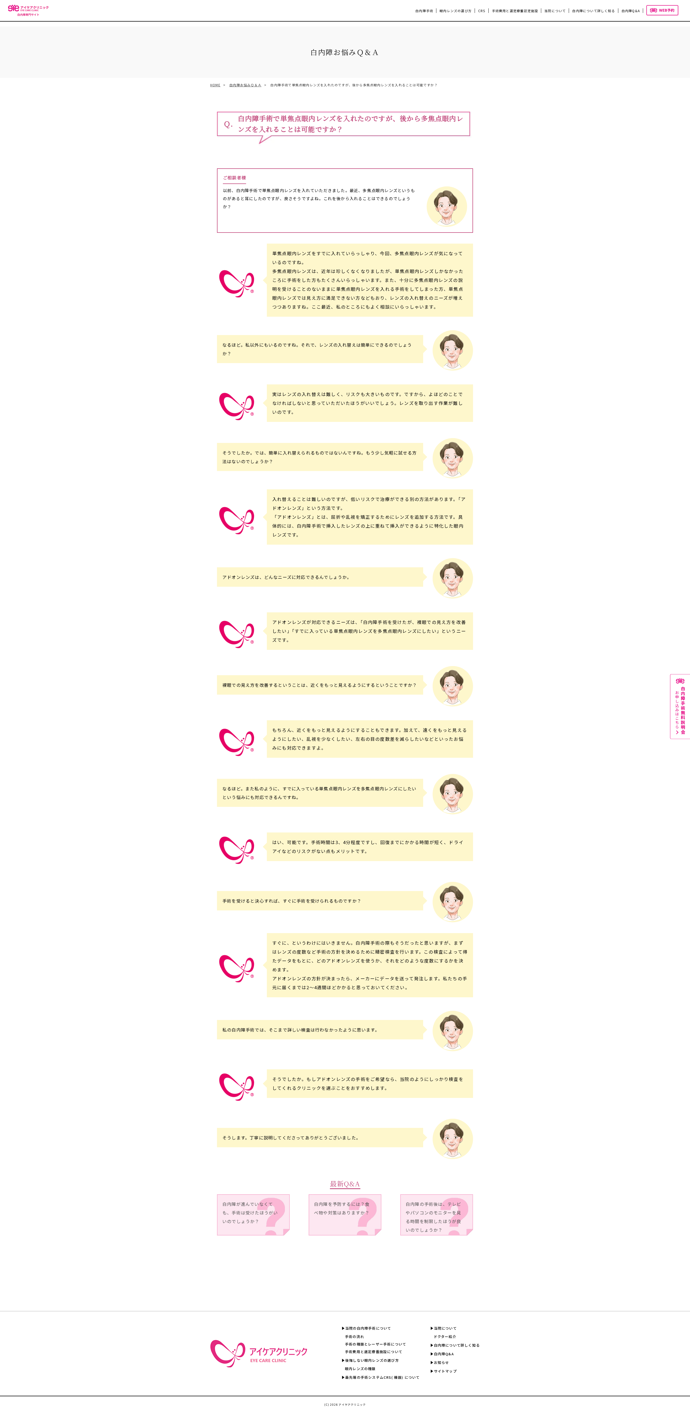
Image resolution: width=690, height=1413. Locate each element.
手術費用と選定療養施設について (373, 1351)
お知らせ (441, 1362)
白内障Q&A (631, 10)
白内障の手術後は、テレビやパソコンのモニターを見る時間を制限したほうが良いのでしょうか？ (433, 1217)
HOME (215, 85)
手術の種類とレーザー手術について (375, 1344)
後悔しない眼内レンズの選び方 (372, 1360)
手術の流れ (354, 1336)
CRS (481, 10)
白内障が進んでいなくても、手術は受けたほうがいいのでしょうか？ (250, 1212)
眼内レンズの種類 (360, 1368)
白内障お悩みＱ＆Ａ (245, 85)
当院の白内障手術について (368, 1328)
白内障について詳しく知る (593, 10)
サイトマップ (445, 1371)
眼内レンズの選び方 (456, 10)
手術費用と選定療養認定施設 (515, 10)
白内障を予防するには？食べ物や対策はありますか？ (342, 1208)
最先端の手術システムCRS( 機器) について (382, 1377)
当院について (445, 1328)
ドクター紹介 (445, 1336)
